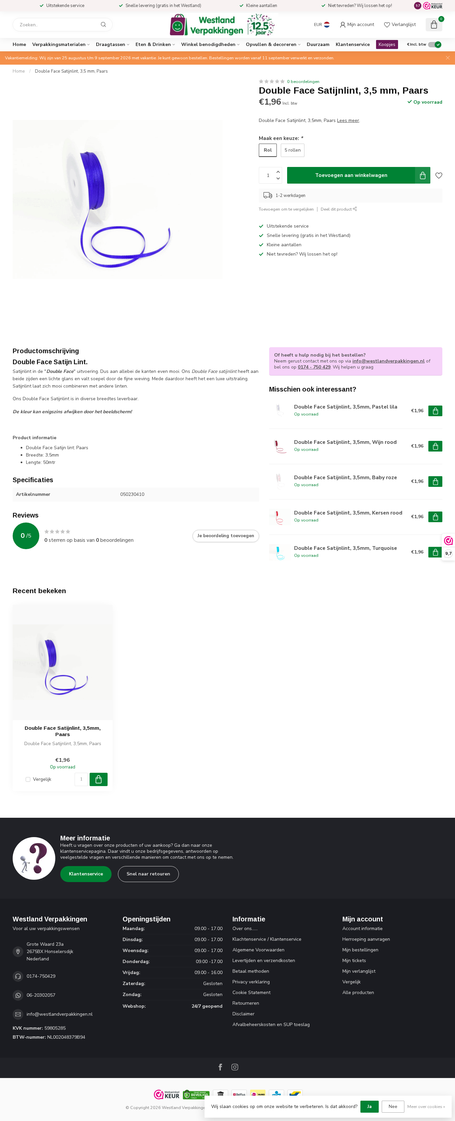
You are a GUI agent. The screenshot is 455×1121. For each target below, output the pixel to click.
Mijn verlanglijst (358, 971)
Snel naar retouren (148, 874)
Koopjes (387, 44)
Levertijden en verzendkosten (263, 960)
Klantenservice (353, 44)
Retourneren (245, 1003)
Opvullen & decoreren (271, 44)
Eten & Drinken (153, 44)
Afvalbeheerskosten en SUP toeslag (271, 1024)
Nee (393, 1106)
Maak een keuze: (281, 138)
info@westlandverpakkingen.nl (388, 361)
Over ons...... (245, 928)
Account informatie (362, 928)
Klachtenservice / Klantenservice (266, 939)
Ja (369, 1106)
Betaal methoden (250, 971)
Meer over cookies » (426, 1106)
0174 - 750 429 (314, 367)
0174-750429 (41, 976)
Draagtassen (110, 44)
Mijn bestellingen (360, 950)
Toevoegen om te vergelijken (286, 209)
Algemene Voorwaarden (258, 950)
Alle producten (358, 992)
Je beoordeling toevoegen (226, 536)
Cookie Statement (251, 992)
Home (19, 44)
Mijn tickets (354, 960)
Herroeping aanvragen (366, 939)
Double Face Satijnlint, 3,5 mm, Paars (71, 71)
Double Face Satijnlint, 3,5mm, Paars (63, 731)
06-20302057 (41, 995)
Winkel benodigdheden (208, 44)
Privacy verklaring (251, 982)
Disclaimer (243, 1014)
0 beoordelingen (303, 81)
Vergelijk (42, 779)
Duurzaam (318, 44)
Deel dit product (337, 209)
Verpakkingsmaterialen (59, 44)
